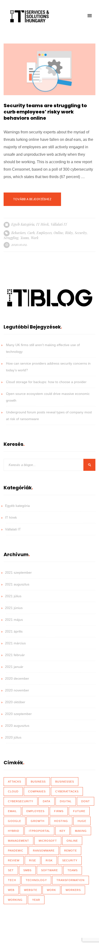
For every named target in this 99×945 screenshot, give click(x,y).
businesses (64, 781)
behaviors (18, 232)
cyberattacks (67, 791)
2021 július (13, 596)
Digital (66, 801)
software (49, 870)
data (46, 801)
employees (44, 232)
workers (73, 890)
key (62, 830)
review (13, 860)
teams (24, 238)
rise (32, 860)
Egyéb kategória (22, 224)
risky (69, 232)
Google (14, 821)
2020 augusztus (17, 725)
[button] (89, 16)
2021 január (14, 667)
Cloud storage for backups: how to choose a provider (46, 382)
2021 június (14, 608)
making (81, 830)
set (11, 870)
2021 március (15, 643)
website (30, 890)
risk (49, 860)
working (15, 899)
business (38, 781)
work (34, 238)
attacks (14, 781)
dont (85, 801)
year (36, 899)
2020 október (15, 702)
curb (31, 232)
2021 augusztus (17, 584)
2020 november (17, 690)
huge (82, 821)
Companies (37, 791)
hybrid (13, 830)
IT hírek (42, 224)
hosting (61, 821)
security (81, 232)
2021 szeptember (18, 572)
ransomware (44, 850)
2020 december (17, 678)
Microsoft (48, 840)
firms (58, 811)
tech (12, 880)
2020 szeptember (18, 714)
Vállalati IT (59, 224)
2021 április (14, 631)
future (79, 811)
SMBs (27, 870)
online (58, 232)
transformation (70, 880)
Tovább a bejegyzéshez (32, 199)
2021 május (14, 620)
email (12, 811)
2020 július (13, 737)
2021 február (15, 655)
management (18, 840)
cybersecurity (20, 801)
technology (36, 880)
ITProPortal (39, 830)
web (11, 890)
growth (37, 821)
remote (70, 850)
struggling (11, 238)
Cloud (13, 791)
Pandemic (15, 850)
